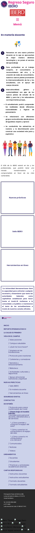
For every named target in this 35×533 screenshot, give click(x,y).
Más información (17, 197)
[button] (6, 325)
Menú (17, 24)
